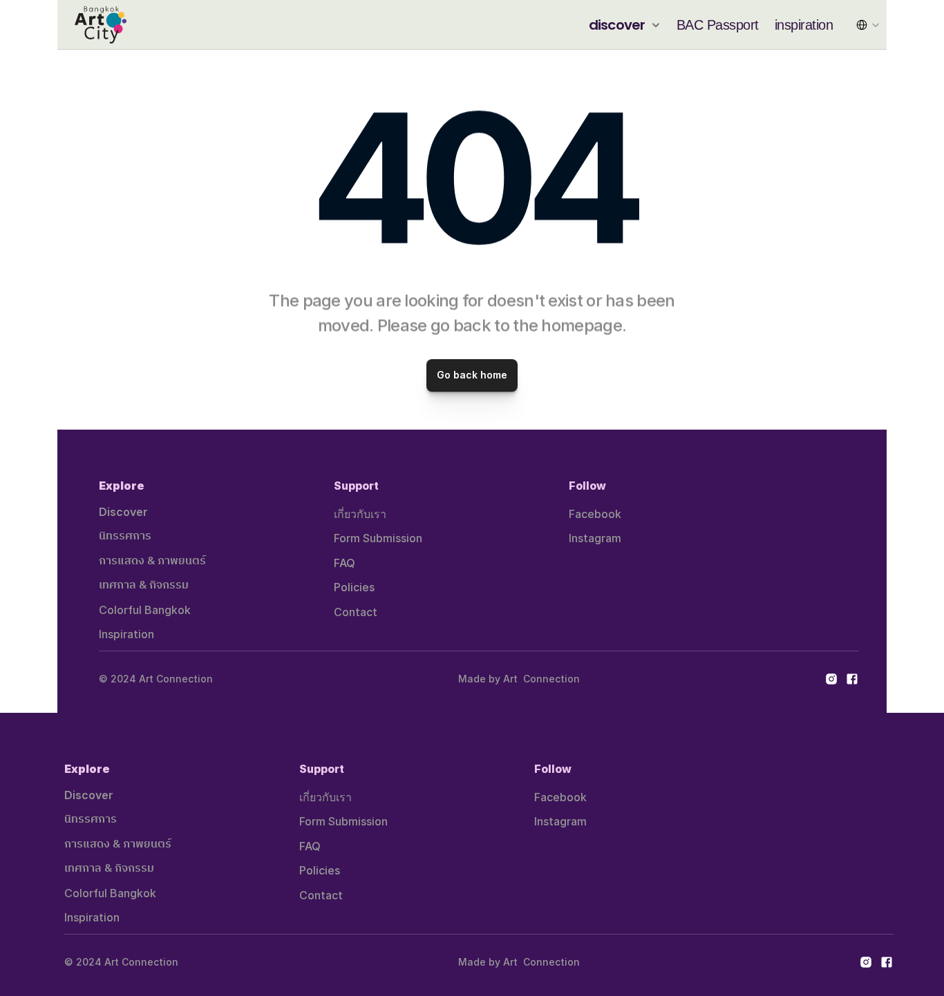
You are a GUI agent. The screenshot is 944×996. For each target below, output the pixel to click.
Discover (123, 512)
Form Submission (378, 538)
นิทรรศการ (125, 536)
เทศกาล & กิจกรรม (144, 585)
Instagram (595, 538)
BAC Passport (718, 24)
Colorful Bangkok (145, 610)
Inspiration (126, 634)
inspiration (804, 24)
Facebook (595, 514)
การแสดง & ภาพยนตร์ (152, 561)
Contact (355, 612)
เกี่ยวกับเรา (360, 514)
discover (617, 25)
